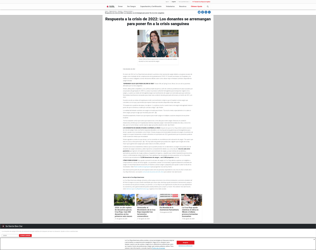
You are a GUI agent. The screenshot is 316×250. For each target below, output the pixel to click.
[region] (158, 244)
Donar (120, 6)
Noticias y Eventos (128, 11)
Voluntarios (170, 6)
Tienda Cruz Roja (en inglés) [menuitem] (202, 1)
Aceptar (185, 242)
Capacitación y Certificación (150, 6)
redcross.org (129, 189)
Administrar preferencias (185, 246)
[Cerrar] (314, 239)
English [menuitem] (174, 1)
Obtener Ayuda (196, 6)
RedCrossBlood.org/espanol (142, 167)
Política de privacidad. (158, 248)
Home (106, 11)
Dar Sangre (131, 6)
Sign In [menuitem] (167, 1)
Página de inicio (113, 11)
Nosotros (182, 6)
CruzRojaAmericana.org (141, 189)
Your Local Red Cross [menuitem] (183, 1)
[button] (207, 6)
